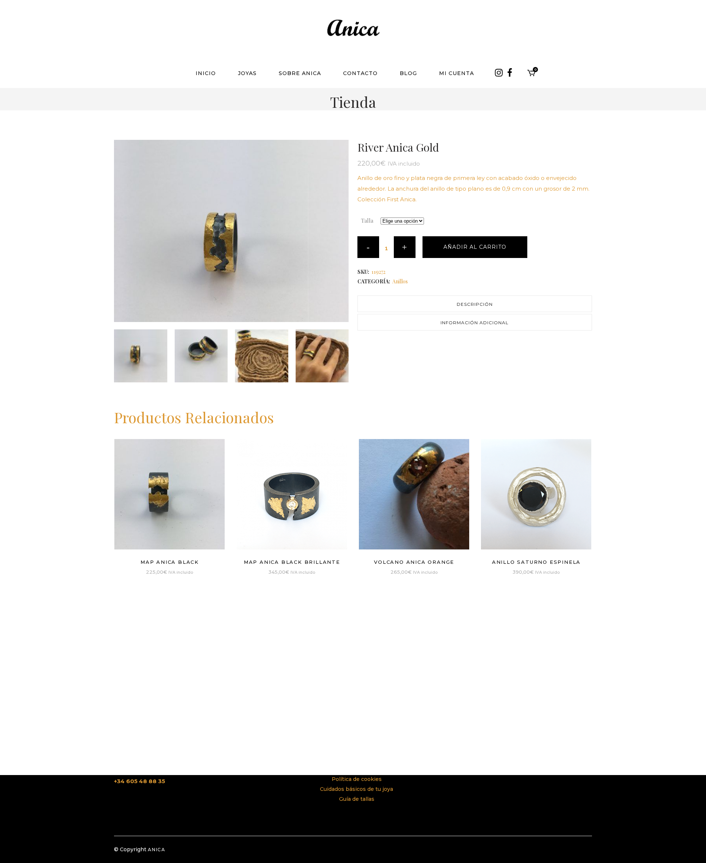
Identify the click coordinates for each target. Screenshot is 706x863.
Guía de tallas (356, 799)
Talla (367, 220)
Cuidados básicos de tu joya (356, 789)
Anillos (400, 281)
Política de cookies (357, 779)
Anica (156, 849)
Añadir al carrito (474, 247)
